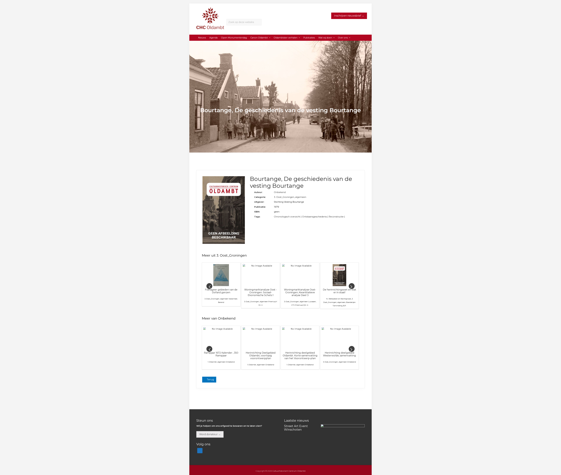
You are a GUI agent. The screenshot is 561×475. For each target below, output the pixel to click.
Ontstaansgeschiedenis (314, 216)
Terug (210, 379)
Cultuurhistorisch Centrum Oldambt (289, 471)
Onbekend (280, 192)
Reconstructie (336, 216)
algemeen (300, 197)
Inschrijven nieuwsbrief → (349, 15)
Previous (209, 286)
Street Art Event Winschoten (296, 427)
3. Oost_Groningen (284, 197)
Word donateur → (210, 434)
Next (352, 286)
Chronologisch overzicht (287, 216)
